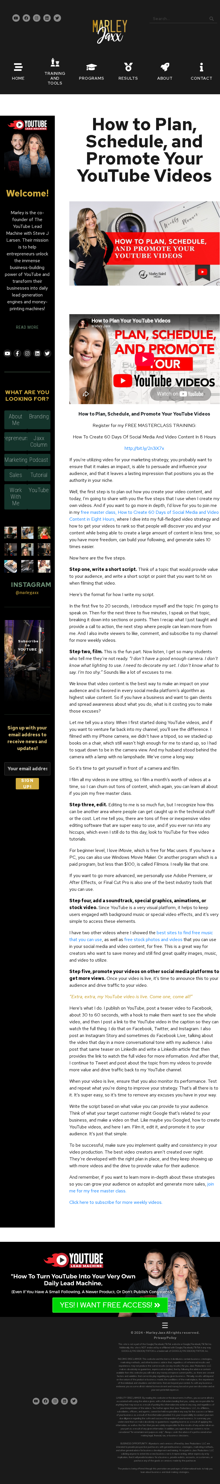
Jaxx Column (39, 441)
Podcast (38, 459)
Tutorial (39, 475)
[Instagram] (36, 18)
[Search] (211, 18)
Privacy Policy (165, 1338)
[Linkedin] (47, 18)
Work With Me (16, 497)
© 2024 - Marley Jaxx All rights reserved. (165, 1333)
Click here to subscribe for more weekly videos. (115, 1202)
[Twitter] (57, 18)
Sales (15, 475)
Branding (39, 416)
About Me (16, 419)
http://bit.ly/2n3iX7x (144, 448)
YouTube (39, 490)
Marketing (16, 459)
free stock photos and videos (153, 939)
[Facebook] (26, 18)
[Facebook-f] (17, 353)
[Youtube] (16, 18)
